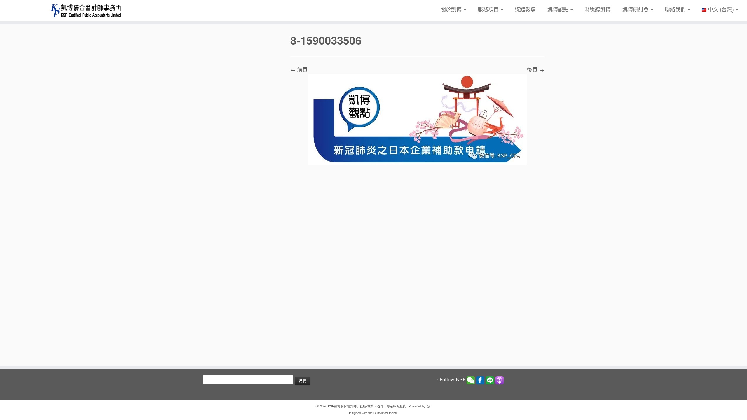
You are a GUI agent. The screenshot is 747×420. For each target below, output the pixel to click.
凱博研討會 (636, 9)
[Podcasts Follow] (499, 379)
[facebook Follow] (480, 379)
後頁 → (535, 69)
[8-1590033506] (417, 119)
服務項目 (489, 9)
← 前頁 (299, 69)
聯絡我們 (676, 9)
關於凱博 (452, 9)
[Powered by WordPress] (428, 405)
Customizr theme (386, 412)
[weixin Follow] (471, 379)
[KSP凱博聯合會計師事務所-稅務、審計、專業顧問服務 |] (86, 10)
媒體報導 (525, 9)
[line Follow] (490, 379)
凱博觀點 (558, 9)
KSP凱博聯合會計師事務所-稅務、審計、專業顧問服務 (367, 406)
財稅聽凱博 (597, 9)
